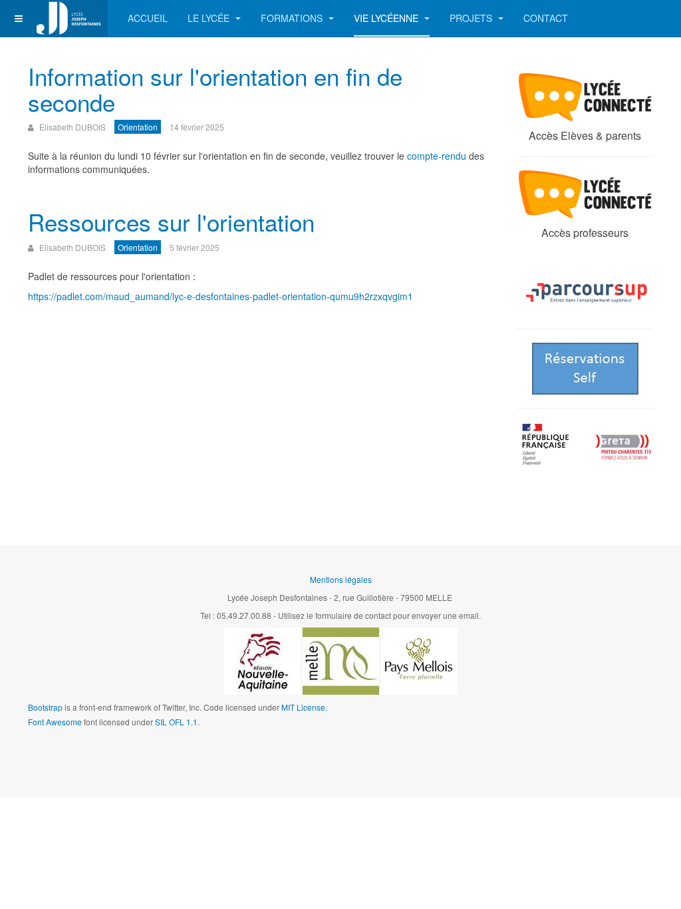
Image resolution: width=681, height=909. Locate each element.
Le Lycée (210, 18)
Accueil (148, 18)
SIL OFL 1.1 (176, 721)
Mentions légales (341, 579)
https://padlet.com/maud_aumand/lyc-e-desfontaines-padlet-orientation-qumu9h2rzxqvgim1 (220, 296)
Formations (293, 18)
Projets (472, 18)
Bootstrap (45, 707)
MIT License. (304, 707)
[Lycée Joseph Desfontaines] (68, 18)
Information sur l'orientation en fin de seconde (215, 88)
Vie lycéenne (387, 18)
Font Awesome (55, 721)
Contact (545, 18)
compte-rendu (436, 155)
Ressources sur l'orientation (171, 221)
